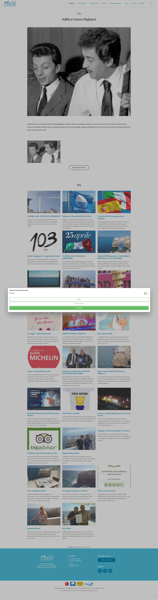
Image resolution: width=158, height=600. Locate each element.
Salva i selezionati (79, 303)
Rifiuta (79, 299)
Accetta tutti (79, 308)
